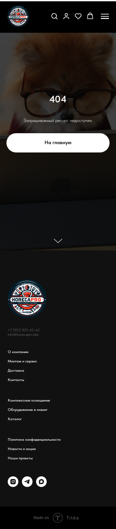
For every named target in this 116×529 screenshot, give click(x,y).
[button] (54, 16)
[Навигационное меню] (105, 16)
